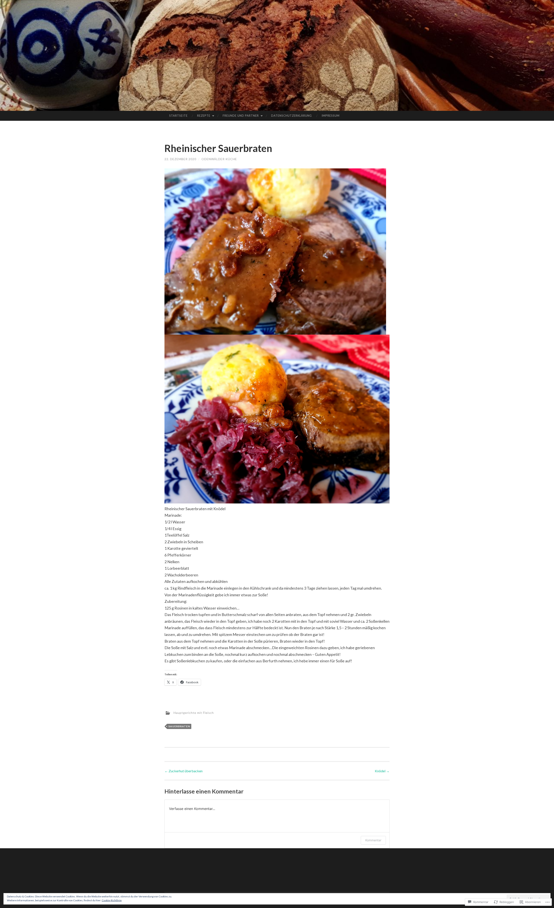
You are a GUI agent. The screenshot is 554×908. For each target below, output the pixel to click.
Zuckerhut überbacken (183, 771)
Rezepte (203, 115)
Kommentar (373, 840)
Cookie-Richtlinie (112, 900)
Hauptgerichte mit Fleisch (194, 712)
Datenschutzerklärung (291, 115)
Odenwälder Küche (219, 159)
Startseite (178, 115)
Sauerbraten (179, 726)
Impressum (331, 115)
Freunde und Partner (241, 115)
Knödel (382, 771)
